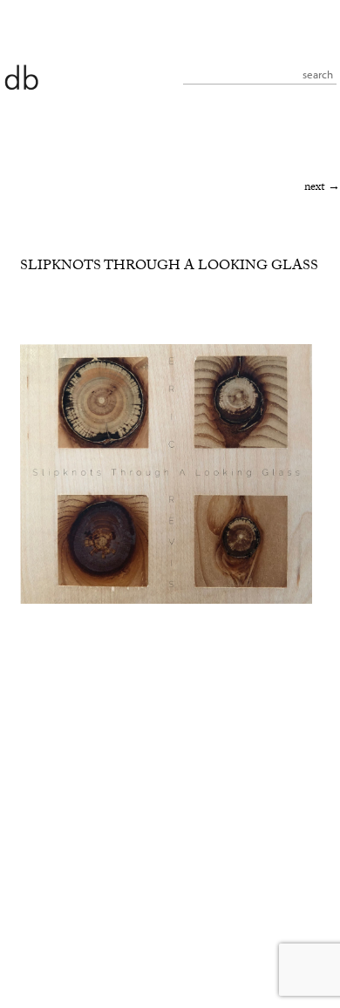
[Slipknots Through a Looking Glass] (166, 601)
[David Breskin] (20, 76)
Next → (322, 188)
